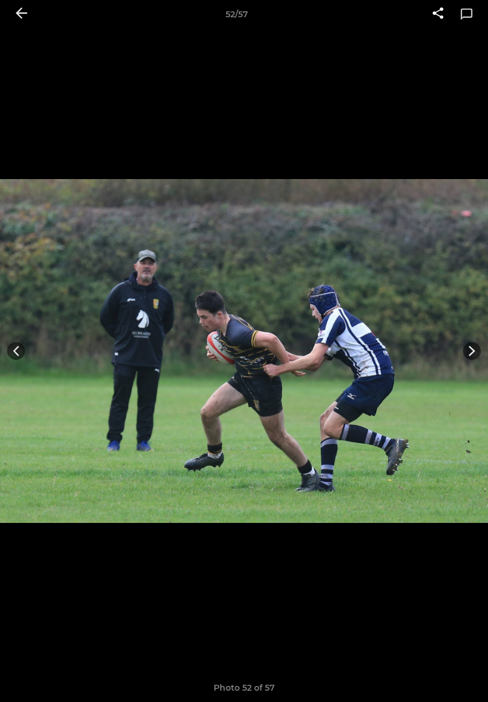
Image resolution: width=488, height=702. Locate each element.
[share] (438, 14)
